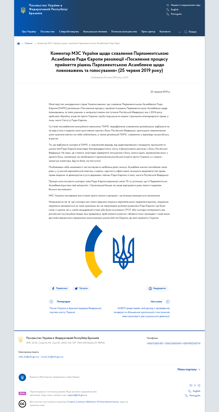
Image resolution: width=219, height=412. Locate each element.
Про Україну (29, 31)
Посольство (48, 31)
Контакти (165, 31)
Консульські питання (95, 31)
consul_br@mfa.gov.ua (52, 357)
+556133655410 (173, 343)
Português (176, 14)
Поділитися (61, 288)
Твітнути (83, 288)
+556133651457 (155, 343)
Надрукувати (159, 288)
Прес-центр (148, 31)
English (174, 9)
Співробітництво (69, 31)
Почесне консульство (124, 31)
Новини (28, 43)
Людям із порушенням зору (185, 5)
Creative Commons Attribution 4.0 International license (93, 402)
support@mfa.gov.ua (77, 395)
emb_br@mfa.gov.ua (29, 357)
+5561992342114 (191, 343)
